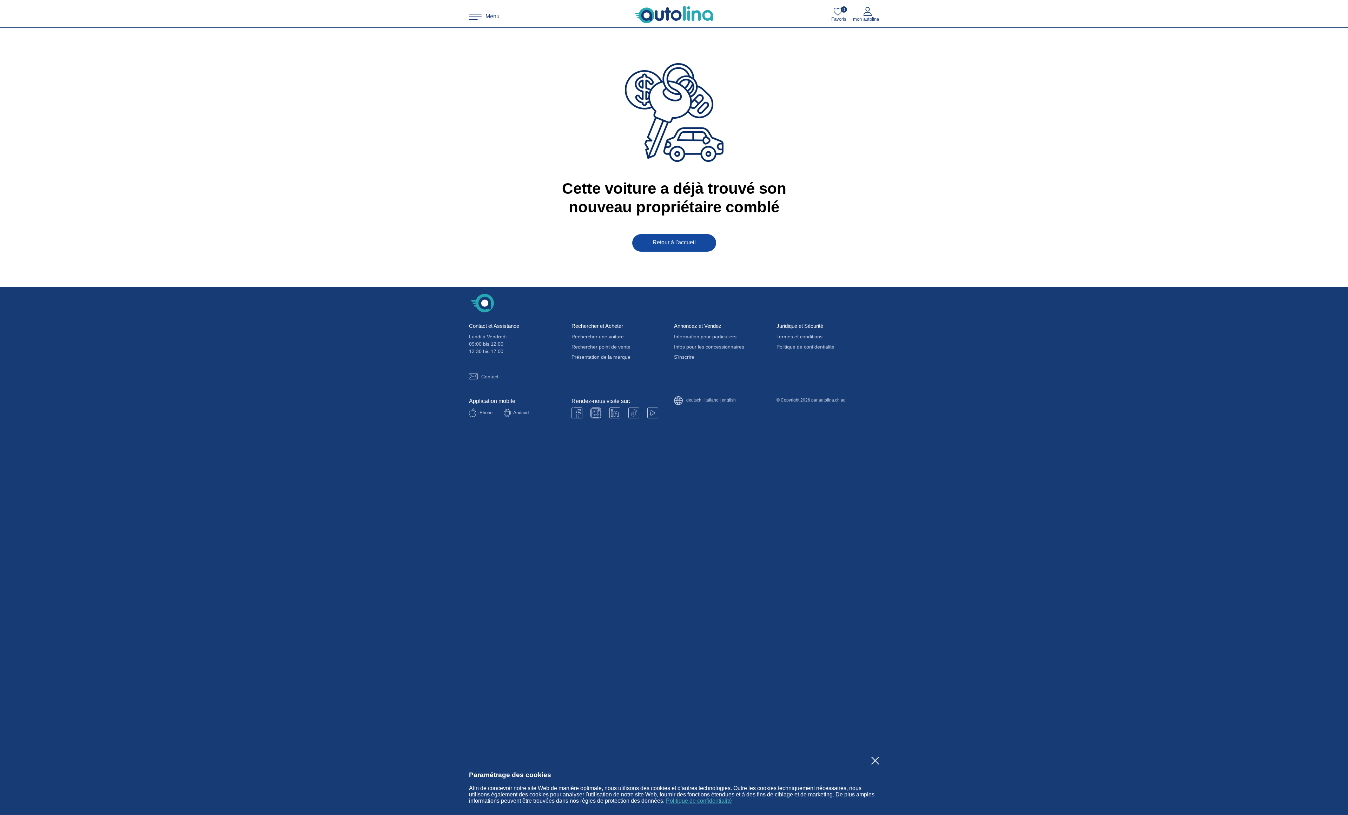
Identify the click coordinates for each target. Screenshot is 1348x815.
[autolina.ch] (674, 15)
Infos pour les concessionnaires (709, 347)
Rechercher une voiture (597, 336)
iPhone (485, 412)
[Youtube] (595, 413)
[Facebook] (576, 413)
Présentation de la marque (600, 357)
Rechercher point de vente (600, 347)
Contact (489, 376)
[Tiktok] (633, 413)
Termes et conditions (799, 336)
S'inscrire (684, 357)
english (729, 400)
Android (521, 412)
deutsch (693, 400)
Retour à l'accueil (674, 242)
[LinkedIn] (614, 413)
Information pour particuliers (705, 336)
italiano (712, 400)
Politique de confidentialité (699, 801)
